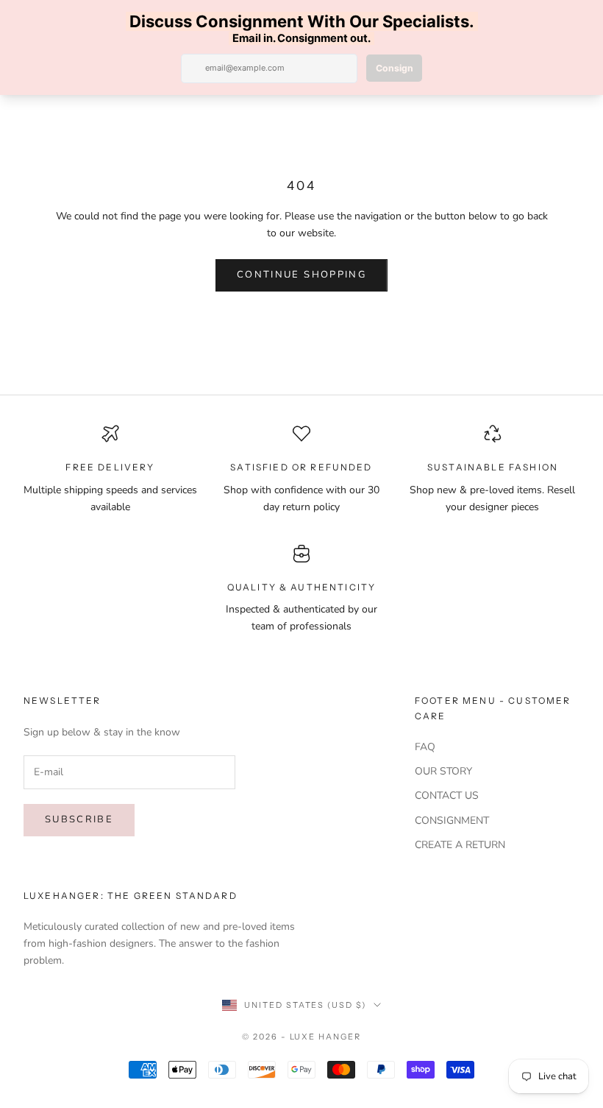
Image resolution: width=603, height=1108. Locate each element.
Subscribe (79, 819)
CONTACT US (447, 795)
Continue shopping (301, 274)
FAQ (425, 747)
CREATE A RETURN (460, 845)
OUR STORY (443, 771)
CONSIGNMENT (452, 821)
